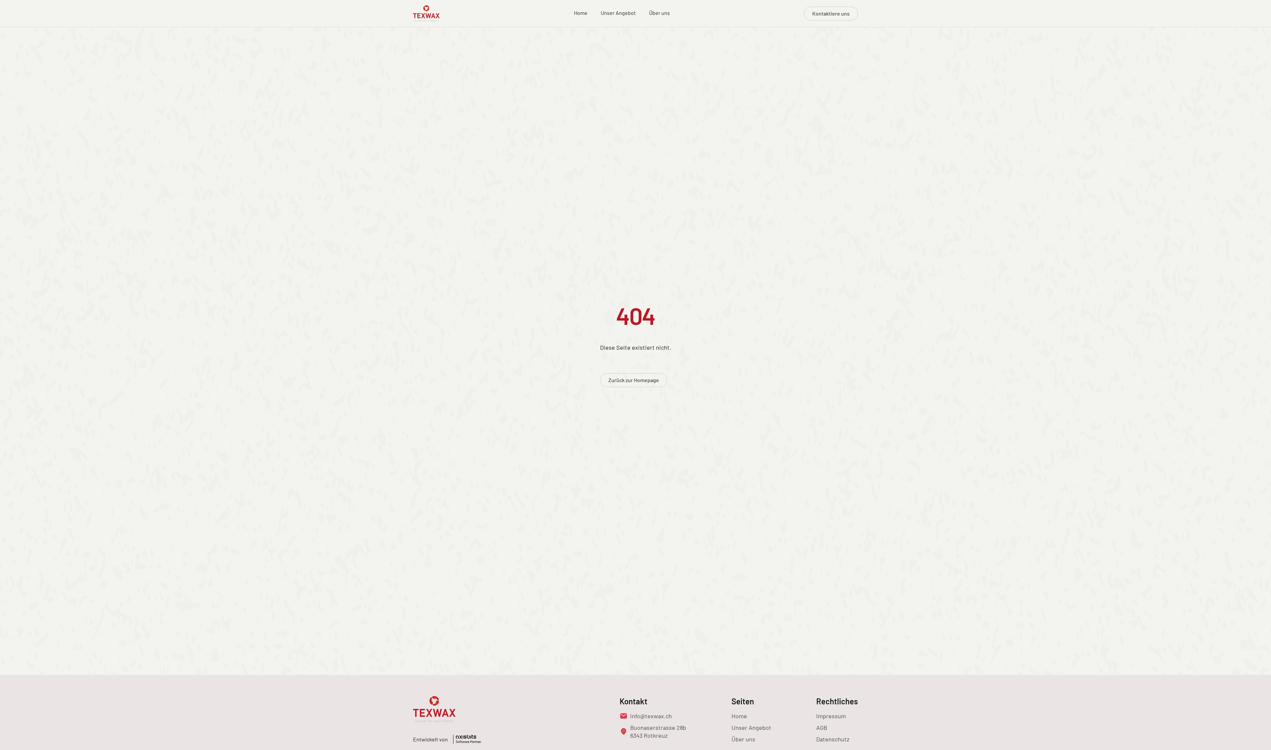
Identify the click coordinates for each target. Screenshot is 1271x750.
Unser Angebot (618, 13)
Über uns (659, 13)
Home (581, 13)
